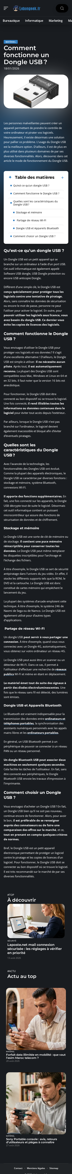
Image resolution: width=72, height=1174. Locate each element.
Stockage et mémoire (29, 212)
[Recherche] (62, 8)
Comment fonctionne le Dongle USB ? (36, 193)
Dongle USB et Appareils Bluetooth (37, 228)
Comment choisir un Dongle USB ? (34, 236)
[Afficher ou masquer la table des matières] (59, 177)
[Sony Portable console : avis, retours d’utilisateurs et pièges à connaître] (36, 1103)
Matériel (11, 42)
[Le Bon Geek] (26, 8)
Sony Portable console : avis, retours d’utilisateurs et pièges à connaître (31, 1140)
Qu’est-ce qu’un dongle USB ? (31, 185)
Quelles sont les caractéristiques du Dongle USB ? (35, 203)
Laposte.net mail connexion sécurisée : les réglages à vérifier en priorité (34, 949)
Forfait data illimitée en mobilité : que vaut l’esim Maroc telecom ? (36, 1056)
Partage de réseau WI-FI (31, 220)
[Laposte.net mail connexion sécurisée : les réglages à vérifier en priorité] (36, 921)
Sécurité (11, 941)
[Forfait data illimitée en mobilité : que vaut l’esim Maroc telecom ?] (36, 1019)
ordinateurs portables (42, 733)
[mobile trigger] (7, 8)
